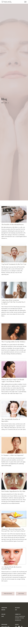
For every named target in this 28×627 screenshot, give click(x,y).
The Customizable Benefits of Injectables (10, 420)
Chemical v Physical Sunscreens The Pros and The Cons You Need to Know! (13, 530)
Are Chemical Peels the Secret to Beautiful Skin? (11, 568)
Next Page (21, 593)
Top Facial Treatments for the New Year (13, 264)
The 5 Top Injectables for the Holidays (13, 342)
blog (6, 102)
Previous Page (8, 593)
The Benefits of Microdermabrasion (12, 224)
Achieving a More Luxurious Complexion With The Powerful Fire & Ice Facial (13, 302)
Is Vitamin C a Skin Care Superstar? (12, 455)
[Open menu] (25, 1)
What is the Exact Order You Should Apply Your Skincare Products (12, 380)
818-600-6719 (18, 620)
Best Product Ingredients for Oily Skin (13, 491)
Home (2, 102)
